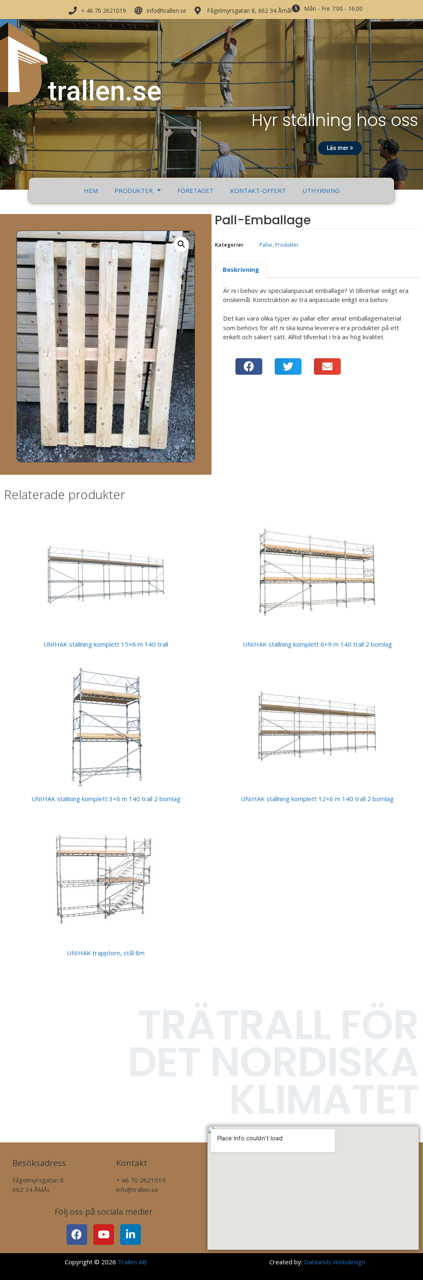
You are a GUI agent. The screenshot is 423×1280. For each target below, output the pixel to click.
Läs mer (338, 148)
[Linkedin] (130, 1234)
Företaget (195, 190)
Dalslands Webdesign (334, 1262)
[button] (181, 244)
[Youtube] (103, 1234)
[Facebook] (77, 1234)
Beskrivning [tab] (241, 269)
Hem (91, 190)
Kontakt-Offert (258, 190)
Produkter (133, 190)
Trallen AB (132, 1262)
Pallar (266, 244)
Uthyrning (321, 190)
